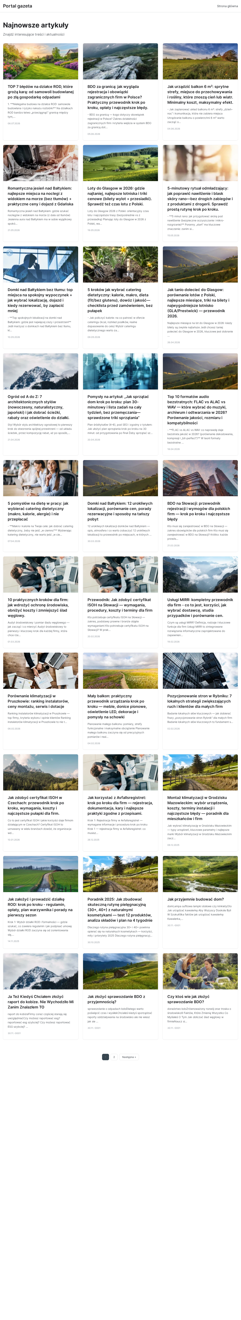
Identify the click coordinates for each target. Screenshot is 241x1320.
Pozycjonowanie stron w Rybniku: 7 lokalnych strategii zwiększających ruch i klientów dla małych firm (199, 701)
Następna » (129, 1057)
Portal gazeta (17, 6)
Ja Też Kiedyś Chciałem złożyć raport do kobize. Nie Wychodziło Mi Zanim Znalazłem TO (41, 1001)
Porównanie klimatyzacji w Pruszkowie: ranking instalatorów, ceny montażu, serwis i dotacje (38, 701)
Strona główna (227, 6)
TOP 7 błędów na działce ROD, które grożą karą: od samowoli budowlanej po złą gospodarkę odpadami (41, 91)
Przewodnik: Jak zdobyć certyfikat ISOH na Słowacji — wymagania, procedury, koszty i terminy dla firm (120, 605)
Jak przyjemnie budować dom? (195, 899)
